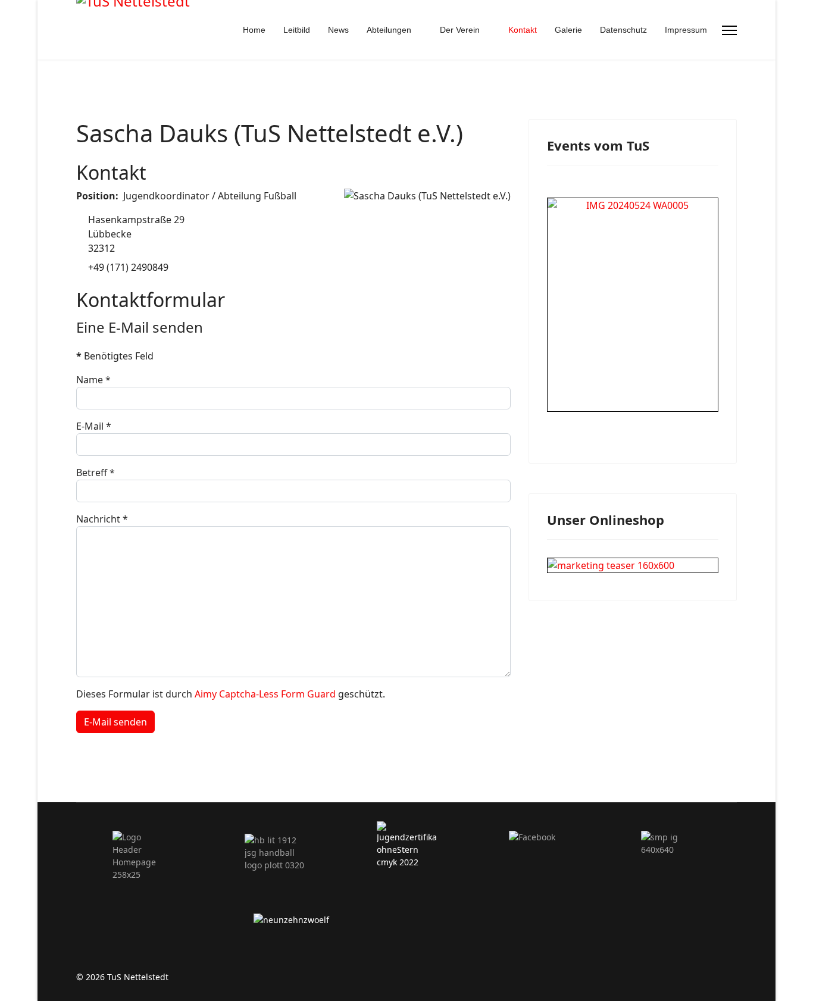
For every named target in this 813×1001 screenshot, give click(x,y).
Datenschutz (623, 30)
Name (93, 379)
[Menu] (729, 30)
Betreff (95, 472)
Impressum (686, 30)
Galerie (568, 30)
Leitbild (296, 30)
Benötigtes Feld (115, 355)
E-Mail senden (115, 721)
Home (254, 30)
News (338, 30)
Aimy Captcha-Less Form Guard (265, 693)
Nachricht (102, 518)
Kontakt (522, 30)
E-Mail (93, 426)
